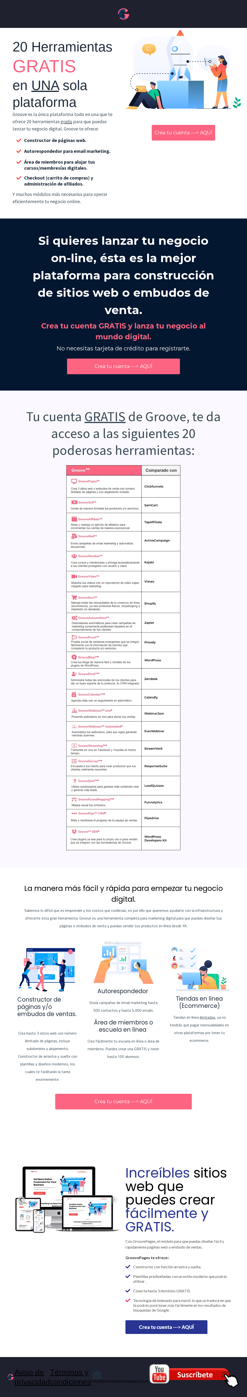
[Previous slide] (21, 1200)
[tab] (64, 1230)
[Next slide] (114, 1200)
